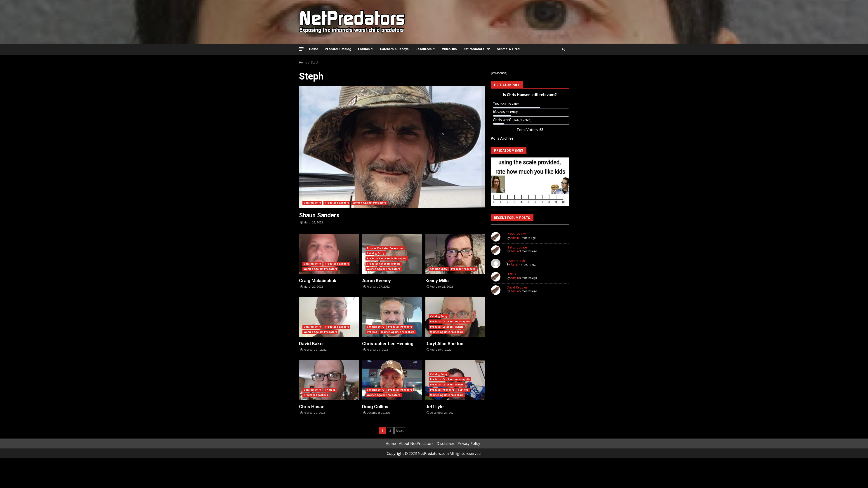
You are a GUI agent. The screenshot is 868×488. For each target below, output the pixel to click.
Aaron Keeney (376, 280)
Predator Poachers (337, 202)
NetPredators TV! (476, 49)
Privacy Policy (469, 443)
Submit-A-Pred (508, 49)
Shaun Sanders (392, 147)
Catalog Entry (312, 202)
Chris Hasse (329, 380)
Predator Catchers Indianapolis (387, 258)
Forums (364, 49)
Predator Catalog (338, 49)
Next (400, 430)
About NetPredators (416, 443)
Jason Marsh (516, 260)
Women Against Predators (369, 202)
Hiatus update (517, 247)
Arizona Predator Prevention (385, 248)
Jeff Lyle (434, 406)
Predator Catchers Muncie (383, 263)
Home (313, 49)
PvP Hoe (372, 331)
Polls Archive (502, 138)
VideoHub (449, 49)
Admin (514, 238)
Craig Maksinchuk (329, 254)
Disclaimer (445, 443)
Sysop (514, 264)
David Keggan (517, 287)
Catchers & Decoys (394, 49)
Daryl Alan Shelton (444, 343)
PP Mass (330, 389)
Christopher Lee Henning (392, 317)
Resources (423, 49)
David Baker (329, 317)
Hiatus (511, 274)
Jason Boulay (516, 234)
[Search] (563, 49)
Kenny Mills (455, 254)
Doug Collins (392, 380)
